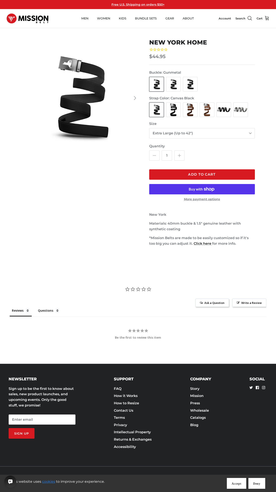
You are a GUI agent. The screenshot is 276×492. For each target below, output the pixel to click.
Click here (203, 243)
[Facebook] (257, 387)
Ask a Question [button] (214, 303)
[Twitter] (251, 387)
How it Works (126, 396)
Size (153, 124)
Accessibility (125, 447)
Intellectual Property (132, 432)
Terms (119, 418)
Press (195, 403)
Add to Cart (202, 174)
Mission (197, 396)
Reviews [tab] (18, 310)
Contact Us (123, 410)
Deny (256, 483)
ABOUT (188, 18)
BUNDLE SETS (146, 18)
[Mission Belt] (27, 18)
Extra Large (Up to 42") (173, 133)
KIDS (122, 18)
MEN (84, 18)
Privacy (120, 425)
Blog (194, 425)
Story (194, 389)
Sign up (21, 433)
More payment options (202, 199)
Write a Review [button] (251, 303)
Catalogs (198, 418)
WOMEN (103, 18)
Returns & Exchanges (133, 439)
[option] (80, 98)
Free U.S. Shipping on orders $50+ (138, 4)
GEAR (169, 18)
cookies (48, 481)
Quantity (157, 146)
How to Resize (126, 403)
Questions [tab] (45, 310)
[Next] (135, 98)
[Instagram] (263, 387)
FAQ (117, 389)
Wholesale (199, 410)
